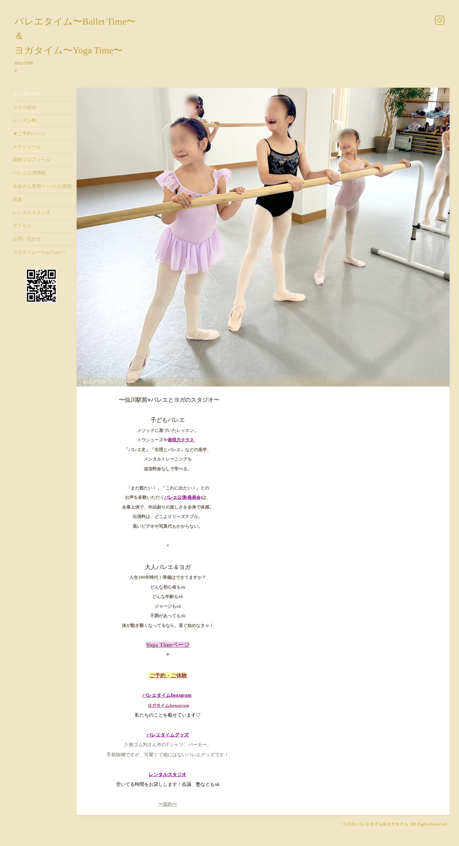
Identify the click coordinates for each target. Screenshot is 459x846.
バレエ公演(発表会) (183, 497)
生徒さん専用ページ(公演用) (43, 186)
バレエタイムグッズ (168, 734)
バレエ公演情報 (29, 172)
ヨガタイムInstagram (168, 705)
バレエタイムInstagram (167, 695)
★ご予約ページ (29, 133)
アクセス (22, 225)
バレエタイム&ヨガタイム (382, 824)
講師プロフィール (31, 159)
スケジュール (27, 146)
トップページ (27, 93)
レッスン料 (24, 120)
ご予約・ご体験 (168, 675)
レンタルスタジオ (31, 212)
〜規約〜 (167, 804)
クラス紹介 (24, 107)
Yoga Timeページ (168, 645)
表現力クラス (181, 439)
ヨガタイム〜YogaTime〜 (39, 252)
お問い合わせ (27, 238)
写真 (17, 199)
